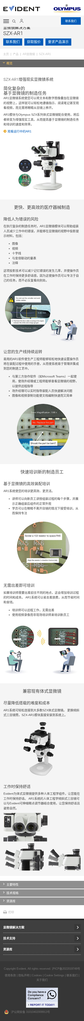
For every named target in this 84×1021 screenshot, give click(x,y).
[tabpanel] (42, 470)
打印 (11, 912)
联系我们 (70, 21)
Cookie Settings (54, 975)
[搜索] (14, 21)
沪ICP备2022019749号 (66, 968)
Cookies (37, 975)
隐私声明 (24, 975)
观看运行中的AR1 (19, 131)
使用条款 (10, 975)
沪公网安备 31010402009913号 (29, 1011)
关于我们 (42, 979)
